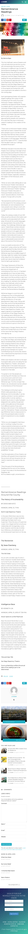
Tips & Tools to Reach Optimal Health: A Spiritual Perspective (17, 769)
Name (3, 824)
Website (3, 836)
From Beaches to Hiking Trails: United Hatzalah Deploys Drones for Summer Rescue (17, 779)
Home (4, 922)
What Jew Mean (6, 857)
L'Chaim (8, 15)
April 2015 (3, 6)
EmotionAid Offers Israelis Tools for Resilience (17, 749)
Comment (4, 803)
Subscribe (20, 924)
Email (3, 830)
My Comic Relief (6, 864)
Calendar (22, 922)
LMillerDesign (14, 931)
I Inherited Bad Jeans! (8, 870)
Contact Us (14, 926)
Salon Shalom (5, 877)
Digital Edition (13, 922)
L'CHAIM (8, 6)
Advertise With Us (10, 924)
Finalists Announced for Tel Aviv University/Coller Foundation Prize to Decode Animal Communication (16, 760)
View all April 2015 (13, 884)
